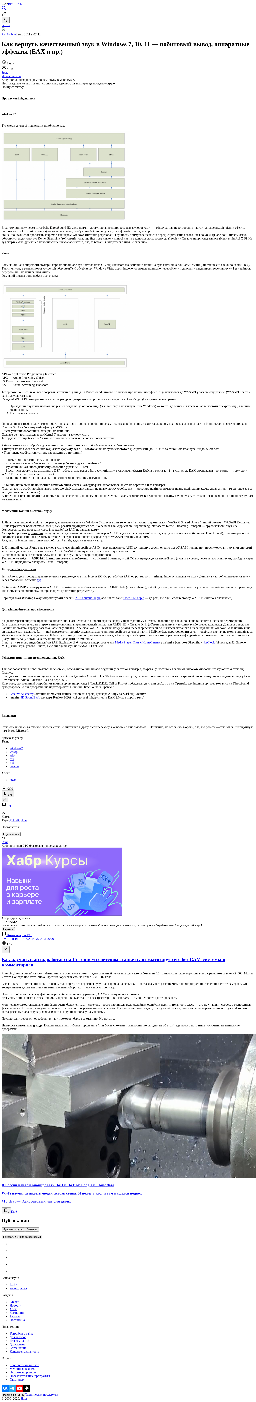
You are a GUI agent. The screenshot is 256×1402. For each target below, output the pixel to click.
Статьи (14, 1302)
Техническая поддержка (41, 1394)
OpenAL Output (133, 598)
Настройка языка (13, 1394)
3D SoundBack (30, 697)
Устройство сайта (21, 1333)
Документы (17, 1344)
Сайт (5, 842)
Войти (14, 1284)
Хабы (13, 1309)
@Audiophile (18, 820)
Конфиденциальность (24, 1351)
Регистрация (18, 1288)
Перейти (8, 929)
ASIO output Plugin (88, 598)
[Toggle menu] (3, 4)
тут (39, 580)
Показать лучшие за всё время (22, 1236)
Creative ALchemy (22, 693)
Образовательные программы (30, 1376)
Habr (23, 1398)
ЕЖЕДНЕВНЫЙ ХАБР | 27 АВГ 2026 (28, 938)
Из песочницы (11, 76)
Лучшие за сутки (13, 1229)
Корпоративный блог (24, 1365)
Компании (17, 1312)
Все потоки (16, 3)
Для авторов (18, 1337)
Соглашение (18, 1348)
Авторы (15, 1316)
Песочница (17, 1320)
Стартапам (17, 1379)
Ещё (14, 1211)
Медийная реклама (22, 1368)
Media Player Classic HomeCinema (137, 642)
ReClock (209, 642)
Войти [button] (6, 25)
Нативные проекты (23, 1372)
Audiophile (9, 34)
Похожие (32, 1229)
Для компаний (19, 1340)
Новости (15, 1305)
